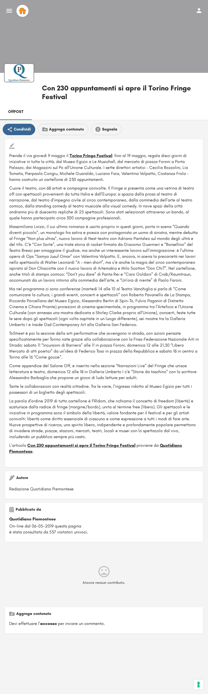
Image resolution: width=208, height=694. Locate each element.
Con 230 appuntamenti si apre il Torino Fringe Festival (81, 445)
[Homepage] (23, 11)
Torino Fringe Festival (91, 155)
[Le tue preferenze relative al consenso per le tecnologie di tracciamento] (198, 684)
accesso (48, 623)
